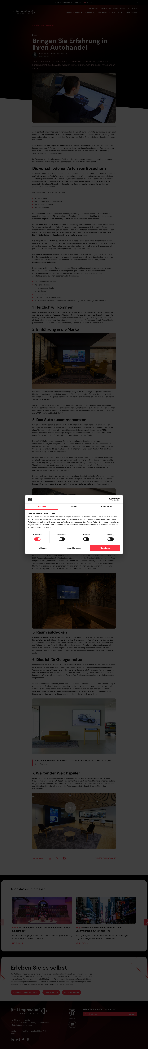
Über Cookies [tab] (106, 506)
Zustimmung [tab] (41, 506)
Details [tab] (74, 506)
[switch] (62, 539)
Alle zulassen (105, 548)
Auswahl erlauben (74, 548)
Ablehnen (42, 548)
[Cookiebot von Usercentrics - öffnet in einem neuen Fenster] (110, 499)
